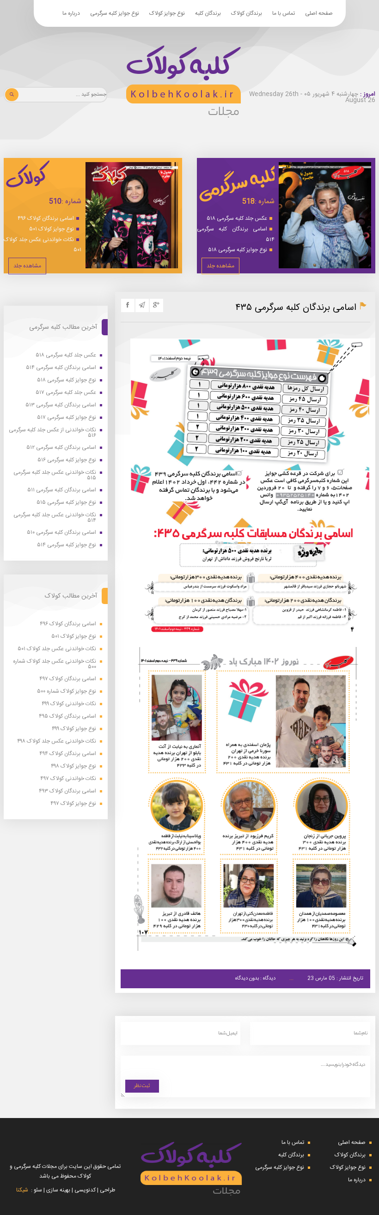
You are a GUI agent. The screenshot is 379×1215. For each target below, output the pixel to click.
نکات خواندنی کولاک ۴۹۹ (69, 704)
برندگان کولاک (246, 13)
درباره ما (71, 13)
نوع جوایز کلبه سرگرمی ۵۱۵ (66, 503)
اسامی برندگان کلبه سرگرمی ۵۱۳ (60, 405)
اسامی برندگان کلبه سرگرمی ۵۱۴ (236, 234)
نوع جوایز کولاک (167, 13)
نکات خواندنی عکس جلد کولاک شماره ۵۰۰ (54, 664)
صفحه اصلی (319, 13)
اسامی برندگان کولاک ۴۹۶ (46, 218)
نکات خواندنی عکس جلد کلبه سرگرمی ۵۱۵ (54, 475)
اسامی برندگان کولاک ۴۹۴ (67, 754)
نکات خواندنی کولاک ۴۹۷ (68, 779)
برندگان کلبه (208, 13)
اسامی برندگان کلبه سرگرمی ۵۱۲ (61, 448)
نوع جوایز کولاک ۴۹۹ (74, 729)
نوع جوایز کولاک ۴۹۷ (73, 804)
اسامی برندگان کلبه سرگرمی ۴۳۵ (295, 307)
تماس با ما (283, 13)
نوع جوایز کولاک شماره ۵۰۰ (66, 692)
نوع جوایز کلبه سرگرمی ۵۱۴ (66, 545)
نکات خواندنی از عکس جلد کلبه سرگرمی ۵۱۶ (52, 432)
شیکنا (22, 1190)
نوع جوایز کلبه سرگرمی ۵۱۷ (66, 418)
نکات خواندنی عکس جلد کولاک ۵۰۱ (42, 245)
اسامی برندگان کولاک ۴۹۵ (67, 716)
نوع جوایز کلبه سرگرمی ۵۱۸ (237, 249)
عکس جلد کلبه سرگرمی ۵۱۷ (66, 393)
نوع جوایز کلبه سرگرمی (114, 13)
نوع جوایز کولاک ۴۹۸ (73, 766)
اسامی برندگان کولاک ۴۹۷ (67, 679)
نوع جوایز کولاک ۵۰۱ (51, 229)
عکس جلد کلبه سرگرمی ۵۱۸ (237, 218)
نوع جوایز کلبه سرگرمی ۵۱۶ (66, 460)
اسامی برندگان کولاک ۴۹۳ (67, 791)
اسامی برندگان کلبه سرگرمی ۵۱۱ (61, 490)
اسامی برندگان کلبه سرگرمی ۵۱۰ (61, 533)
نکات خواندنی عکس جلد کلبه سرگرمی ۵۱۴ (54, 517)
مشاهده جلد (220, 266)
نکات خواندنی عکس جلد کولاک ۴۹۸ (56, 741)
